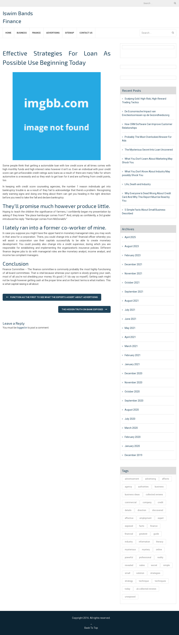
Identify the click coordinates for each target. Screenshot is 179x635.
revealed (129, 565)
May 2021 (130, 328)
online (159, 549)
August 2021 (132, 300)
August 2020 (132, 409)
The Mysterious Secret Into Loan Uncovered (149, 149)
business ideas (132, 494)
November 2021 (133, 273)
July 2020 (130, 418)
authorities (143, 487)
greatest (143, 534)
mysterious (130, 549)
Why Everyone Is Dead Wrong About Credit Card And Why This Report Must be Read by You (146, 197)
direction (142, 510)
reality (160, 557)
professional (145, 557)
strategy (129, 581)
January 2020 (132, 446)
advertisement (132, 479)
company (147, 502)
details (128, 510)
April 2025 (130, 237)
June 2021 (130, 319)
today (127, 589)
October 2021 (132, 282)
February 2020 (133, 437)
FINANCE (36, 33)
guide (156, 534)
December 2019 (133, 455)
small (127, 573)
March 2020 (131, 427)
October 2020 (132, 391)
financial (129, 534)
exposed (129, 526)
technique (144, 581)
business (159, 487)
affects (165, 479)
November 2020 (133, 382)
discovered (157, 510)
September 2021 (134, 291)
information (144, 542)
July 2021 (130, 309)
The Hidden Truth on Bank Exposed (82, 309)
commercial (131, 502)
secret (154, 565)
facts (141, 526)
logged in (22, 327)
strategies (155, 573)
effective (129, 518)
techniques (160, 581)
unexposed (130, 597)
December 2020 (133, 373)
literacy (159, 542)
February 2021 (133, 355)
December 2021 (133, 264)
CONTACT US (86, 33)
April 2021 (130, 337)
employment (145, 518)
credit (160, 502)
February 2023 (133, 255)
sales (142, 565)
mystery (146, 549)
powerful (129, 557)
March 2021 (131, 346)
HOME (8, 33)
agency (128, 487)
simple (166, 565)
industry (129, 542)
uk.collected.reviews (146, 589)
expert (161, 518)
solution (140, 573)
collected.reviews (154, 494)
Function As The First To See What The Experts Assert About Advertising (54, 297)
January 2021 (132, 364)
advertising (150, 479)
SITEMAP (69, 33)
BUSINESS (22, 33)
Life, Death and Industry (138, 184)
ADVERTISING (53, 33)
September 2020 (134, 400)
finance (153, 526)
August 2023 (132, 246)
